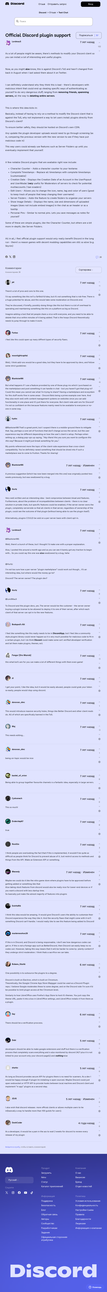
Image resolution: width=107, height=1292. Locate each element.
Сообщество (47, 1224)
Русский (12, 1180)
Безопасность (48, 1205)
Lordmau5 (16, 42)
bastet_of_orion (19, 776)
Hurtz (14, 489)
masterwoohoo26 (20, 933)
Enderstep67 (17, 821)
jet (13, 282)
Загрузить (46, 1173)
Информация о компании (88, 1228)
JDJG (14, 1099)
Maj (13, 726)
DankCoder (17, 1123)
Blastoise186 (17, 379)
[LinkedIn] (14, 257)
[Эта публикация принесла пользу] (99, 42)
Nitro (43, 1177)
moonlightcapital (20, 356)
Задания (45, 1233)
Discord (42, 13)
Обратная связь (49, 1214)
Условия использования (87, 1201)
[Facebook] (6, 257)
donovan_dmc (18, 702)
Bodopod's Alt (18, 624)
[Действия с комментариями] (99, 295)
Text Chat (63, 13)
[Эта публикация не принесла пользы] (99, 51)
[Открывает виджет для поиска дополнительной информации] (95, 1287)
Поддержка (47, 1201)
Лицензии (80, 1224)
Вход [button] (90, 4)
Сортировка (85, 270)
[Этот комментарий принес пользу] (99, 282)
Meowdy (16, 872)
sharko (15, 1068)
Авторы (45, 1219)
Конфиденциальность (86, 1205)
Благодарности (83, 1219)
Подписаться (86, 35)
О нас (78, 1173)
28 (100, 257)
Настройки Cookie (84, 1210)
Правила (79, 1214)
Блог (43, 1210)
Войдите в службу (12, 1147)
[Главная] (14, 5)
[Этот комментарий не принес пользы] (99, 290)
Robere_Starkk (18, 964)
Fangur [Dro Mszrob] (21, 655)
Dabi (14, 1040)
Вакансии (80, 1177)
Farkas (15, 333)
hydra (14, 419)
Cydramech (17, 798)
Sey (13, 1014)
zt (13, 678)
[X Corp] (10, 257)
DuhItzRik (16, 906)
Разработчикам (49, 1228)
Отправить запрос (57, 4)
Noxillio (15, 844)
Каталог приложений (52, 1186)
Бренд (78, 1182)
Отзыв (41, 4)
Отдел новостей (83, 1186)
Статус (44, 1182)
